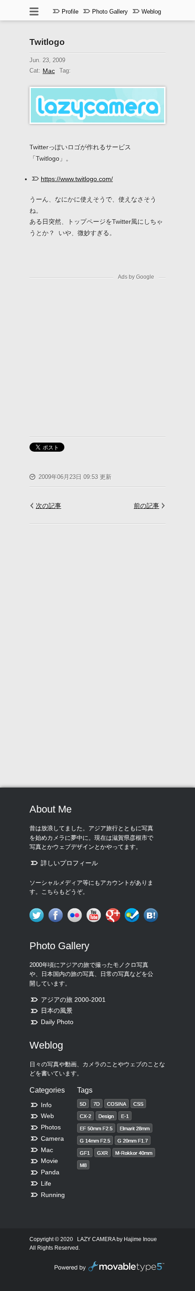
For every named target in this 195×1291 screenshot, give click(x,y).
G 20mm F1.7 (132, 1140)
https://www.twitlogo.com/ (77, 178)
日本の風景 (57, 1010)
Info (46, 1105)
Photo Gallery (110, 11)
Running (53, 1194)
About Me (50, 809)
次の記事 (48, 505)
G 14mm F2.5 (95, 1140)
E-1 (125, 1116)
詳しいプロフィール (69, 863)
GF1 (85, 1153)
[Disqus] (97, 657)
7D (96, 1104)
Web (47, 1115)
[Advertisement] (105, 350)
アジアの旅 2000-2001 (73, 999)
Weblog (151, 11)
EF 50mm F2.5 (96, 1128)
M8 (83, 1165)
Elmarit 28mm (135, 1128)
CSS (138, 1104)
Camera (52, 1138)
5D (83, 1104)
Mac (49, 70)
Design (106, 1116)
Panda (50, 1172)
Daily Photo (57, 1021)
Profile (70, 11)
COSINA (116, 1104)
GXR (102, 1153)
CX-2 (85, 1116)
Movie (49, 1160)
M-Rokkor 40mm (133, 1153)
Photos (51, 1127)
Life (46, 1183)
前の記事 (146, 505)
